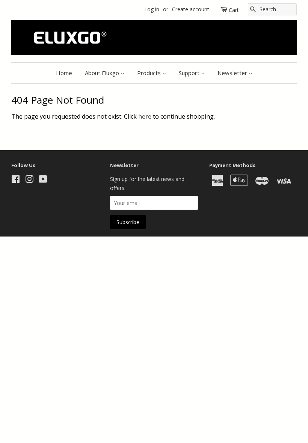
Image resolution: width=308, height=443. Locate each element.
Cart (234, 10)
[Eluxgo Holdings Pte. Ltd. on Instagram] (29, 180)
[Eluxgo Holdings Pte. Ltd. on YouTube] (43, 180)
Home (64, 73)
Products (149, 73)
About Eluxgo (103, 73)
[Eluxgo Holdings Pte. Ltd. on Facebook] (15, 180)
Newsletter (233, 73)
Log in (151, 9)
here (144, 116)
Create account (190, 9)
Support (190, 73)
